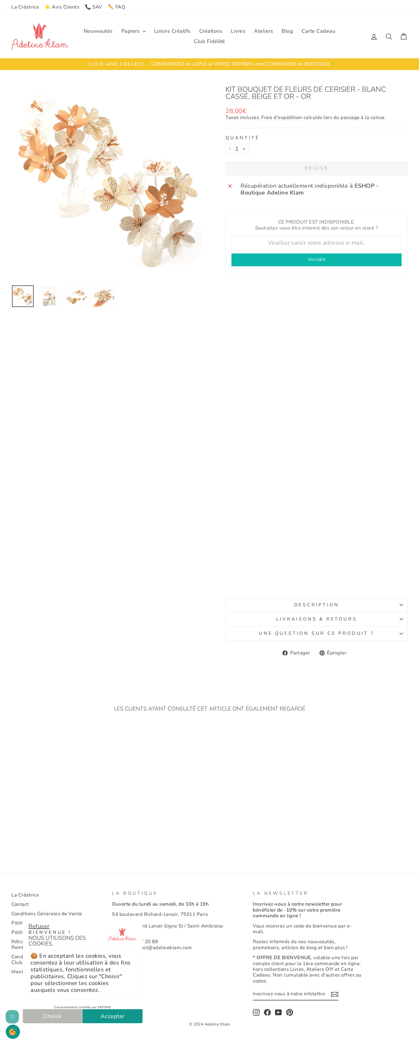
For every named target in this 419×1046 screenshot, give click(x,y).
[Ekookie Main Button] (13, 1032)
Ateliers (263, 31)
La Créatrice (25, 7)
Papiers (131, 31)
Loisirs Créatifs (172, 31)
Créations (211, 31)
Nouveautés (98, 31)
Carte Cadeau (318, 31)
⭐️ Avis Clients (61, 7)
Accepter (113, 1016)
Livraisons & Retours (316, 619)
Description (316, 605)
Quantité (242, 138)
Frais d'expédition (281, 118)
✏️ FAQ (116, 7)
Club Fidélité (209, 41)
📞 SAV (93, 7)
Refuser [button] (39, 926)
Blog (287, 31)
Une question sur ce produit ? (316, 633)
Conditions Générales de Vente (46, 913)
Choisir (52, 1016)
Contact (20, 904)
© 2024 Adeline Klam (209, 1024)
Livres (238, 31)
